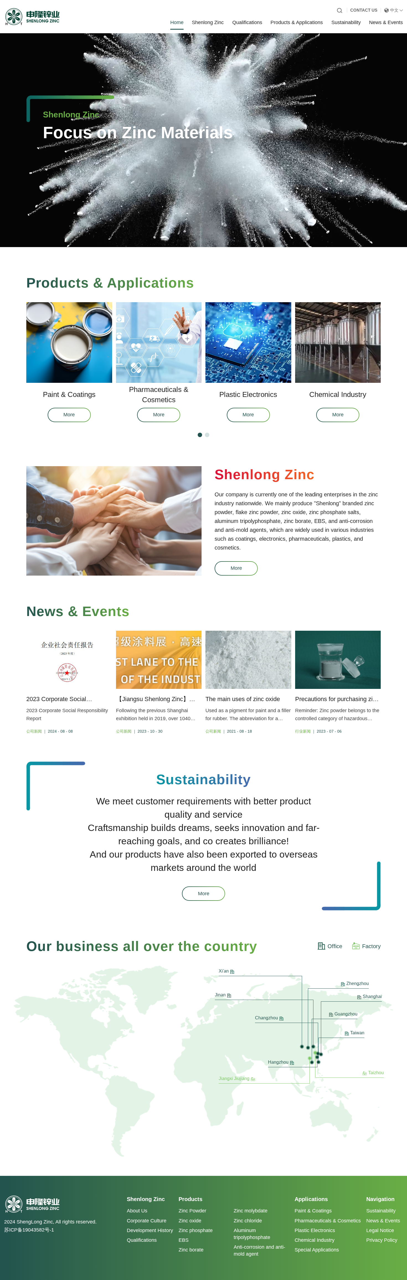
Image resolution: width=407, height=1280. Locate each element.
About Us (137, 1211)
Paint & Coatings (313, 1211)
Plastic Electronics (315, 1230)
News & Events (386, 22)
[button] (200, 435)
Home (177, 22)
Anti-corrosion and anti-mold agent (259, 1250)
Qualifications (247, 22)
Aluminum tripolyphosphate (252, 1234)
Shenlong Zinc (208, 22)
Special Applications (317, 1250)
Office (335, 946)
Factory (371, 946)
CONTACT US (363, 10)
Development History (150, 1230)
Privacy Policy (381, 1240)
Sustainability (346, 22)
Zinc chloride (248, 1220)
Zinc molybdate (250, 1211)
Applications (311, 1199)
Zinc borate (191, 1250)
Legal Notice (380, 1230)
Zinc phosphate (196, 1230)
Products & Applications (297, 22)
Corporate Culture (146, 1220)
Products (190, 1199)
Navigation (380, 1199)
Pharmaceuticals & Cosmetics (328, 1220)
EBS (184, 1240)
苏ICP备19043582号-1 (29, 1230)
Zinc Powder (192, 1211)
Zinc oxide (190, 1220)
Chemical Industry (314, 1240)
